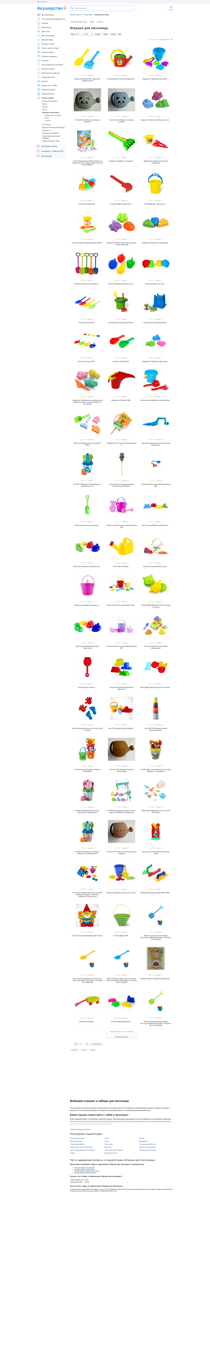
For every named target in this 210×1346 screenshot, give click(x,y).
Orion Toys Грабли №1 (86, 204)
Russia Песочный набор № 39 (155, 323)
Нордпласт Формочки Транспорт (155, 361)
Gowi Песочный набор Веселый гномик (87, 936)
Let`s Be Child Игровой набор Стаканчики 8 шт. (155, 729)
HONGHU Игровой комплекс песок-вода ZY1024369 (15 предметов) (122, 811)
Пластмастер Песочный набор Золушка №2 (121, 526)
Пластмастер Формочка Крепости (155, 525)
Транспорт (46, 31)
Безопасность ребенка (51, 73)
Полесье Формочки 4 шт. (154, 284)
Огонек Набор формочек (121, 1021)
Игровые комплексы (50, 101)
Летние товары (48, 98)
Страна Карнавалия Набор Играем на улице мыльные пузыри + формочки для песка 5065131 (87, 163)
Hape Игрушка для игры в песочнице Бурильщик (155, 444)
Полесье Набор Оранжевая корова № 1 (87, 243)
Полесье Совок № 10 (121, 361)
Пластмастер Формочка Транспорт (86, 566)
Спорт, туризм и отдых (50, 48)
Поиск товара (72, 8)
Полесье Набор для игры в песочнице (121, 893)
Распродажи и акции (49, 146)
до (83, 34)
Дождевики (143, 1141)
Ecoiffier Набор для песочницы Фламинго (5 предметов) (87, 852)
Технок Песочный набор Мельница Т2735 (155, 852)
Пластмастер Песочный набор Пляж (121, 605)
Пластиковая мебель (77, 1144)
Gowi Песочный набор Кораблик (120, 728)
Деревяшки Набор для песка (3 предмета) (156, 162)
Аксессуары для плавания (114, 1150)
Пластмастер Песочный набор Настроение (156, 647)
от (75, 34)
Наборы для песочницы (53, 115)
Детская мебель (48, 15)
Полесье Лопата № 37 (86, 361)
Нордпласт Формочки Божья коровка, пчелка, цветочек (121, 244)
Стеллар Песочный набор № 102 (120, 323)
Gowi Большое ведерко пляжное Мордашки (87, 770)
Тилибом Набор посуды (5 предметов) (155, 979)
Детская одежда (48, 36)
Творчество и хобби (49, 85)
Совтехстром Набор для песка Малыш (155, 400)
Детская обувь (47, 40)
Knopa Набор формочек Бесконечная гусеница (155, 606)
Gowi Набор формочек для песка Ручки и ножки (87, 729)
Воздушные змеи (111, 1153)
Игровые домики (76, 1141)
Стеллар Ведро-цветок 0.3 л (155, 204)
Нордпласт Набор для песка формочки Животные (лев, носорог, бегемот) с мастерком (87, 402)
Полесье (84, 1050)
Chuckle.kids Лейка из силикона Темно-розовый (121, 852)
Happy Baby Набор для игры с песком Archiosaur (155, 811)
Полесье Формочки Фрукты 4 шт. (121, 284)
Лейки (47, 118)
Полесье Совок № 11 (86, 323)
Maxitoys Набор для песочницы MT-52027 (87, 444)
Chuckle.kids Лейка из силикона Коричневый (121, 770)
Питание (45, 60)
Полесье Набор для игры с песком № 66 (86, 1171)
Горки (44, 104)
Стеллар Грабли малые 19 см (121, 204)
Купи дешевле (46, 156)
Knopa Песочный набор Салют (155, 566)
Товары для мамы (48, 77)
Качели (45, 107)
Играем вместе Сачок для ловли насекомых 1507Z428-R (121, 485)
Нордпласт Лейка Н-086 (120, 400)
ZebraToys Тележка (86, 1021)
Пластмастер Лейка (120, 566)
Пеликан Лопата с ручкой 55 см (86, 284)
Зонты (44, 110)
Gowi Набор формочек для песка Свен (155, 687)
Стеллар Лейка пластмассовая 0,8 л (121, 79)
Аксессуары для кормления (52, 65)
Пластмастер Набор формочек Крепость (122, 688)
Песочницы (46, 125)
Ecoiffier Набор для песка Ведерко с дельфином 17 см (87, 485)
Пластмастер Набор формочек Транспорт (87, 647)
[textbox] (102, 8)
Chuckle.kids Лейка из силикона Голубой (121, 121)
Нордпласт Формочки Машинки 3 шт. (155, 120)
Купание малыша (48, 69)
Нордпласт (74, 1050)
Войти (171, 10)
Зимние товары (47, 52)
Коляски (45, 23)
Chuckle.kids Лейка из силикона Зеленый (87, 121)
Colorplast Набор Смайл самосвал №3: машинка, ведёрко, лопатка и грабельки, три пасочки (87, 894)
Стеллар (92, 1050)
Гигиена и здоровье (49, 56)
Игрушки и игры (48, 44)
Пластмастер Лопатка (86, 687)
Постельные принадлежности (53, 19)
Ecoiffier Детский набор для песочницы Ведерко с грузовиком (155, 770)
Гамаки (72, 1153)
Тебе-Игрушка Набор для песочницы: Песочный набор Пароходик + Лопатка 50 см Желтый (87, 980)
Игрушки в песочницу (51, 112)
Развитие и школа (48, 90)
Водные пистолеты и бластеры (53, 127)
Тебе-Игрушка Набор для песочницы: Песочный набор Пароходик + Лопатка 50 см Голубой (122, 980)
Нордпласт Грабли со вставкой (121, 161)
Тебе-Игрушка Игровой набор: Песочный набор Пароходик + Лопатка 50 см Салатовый (156, 1023)
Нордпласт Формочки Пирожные (155, 243)
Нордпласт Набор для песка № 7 (155, 79)
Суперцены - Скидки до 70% (52, 151)
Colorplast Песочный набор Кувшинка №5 (155, 485)
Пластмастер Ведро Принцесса (86, 605)
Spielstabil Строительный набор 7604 (155, 893)
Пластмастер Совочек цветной (86, 525)
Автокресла (46, 27)
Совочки (48, 120)
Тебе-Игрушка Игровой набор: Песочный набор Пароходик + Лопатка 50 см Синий (156, 937)
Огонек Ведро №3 (120, 936)
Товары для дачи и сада (51, 141)
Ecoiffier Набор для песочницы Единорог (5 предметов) (87, 811)
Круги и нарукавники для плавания (82, 1150)
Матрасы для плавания (50, 133)
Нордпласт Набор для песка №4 (84, 1169)
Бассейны (46, 130)
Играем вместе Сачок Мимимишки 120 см (121, 444)
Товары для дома (48, 94)
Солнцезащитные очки (147, 1144)
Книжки (45, 81)
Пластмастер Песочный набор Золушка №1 (121, 647)
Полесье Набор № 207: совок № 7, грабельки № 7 (87, 80)
